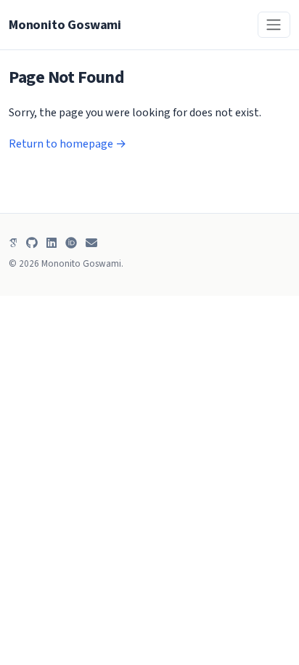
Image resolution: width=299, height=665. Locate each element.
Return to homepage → (67, 144)
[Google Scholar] (13, 243)
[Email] (91, 243)
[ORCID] (71, 243)
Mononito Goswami (65, 24)
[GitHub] (32, 243)
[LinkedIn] (51, 243)
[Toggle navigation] (274, 25)
